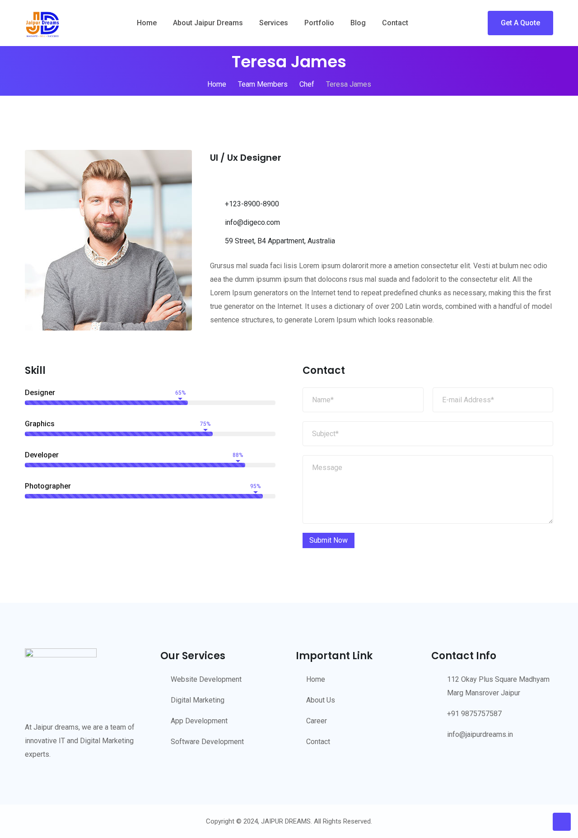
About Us (320, 700)
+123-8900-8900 (252, 204)
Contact (395, 23)
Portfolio (319, 23)
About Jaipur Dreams (208, 23)
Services (273, 23)
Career (316, 721)
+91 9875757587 (474, 713)
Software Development (207, 741)
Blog (358, 23)
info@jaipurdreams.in (480, 734)
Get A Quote (520, 23)
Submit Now (328, 540)
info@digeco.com (252, 222)
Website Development (206, 679)
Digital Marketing (197, 700)
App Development (199, 721)
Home (147, 23)
